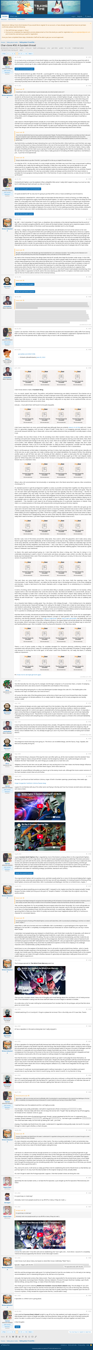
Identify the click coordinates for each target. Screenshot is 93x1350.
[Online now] (7, 65)
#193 (89, 738)
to (74, 427)
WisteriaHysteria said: (21, 1096)
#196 (89, 854)
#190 (89, 681)
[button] (18, 16)
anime (22, 48)
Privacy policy (81, 1345)
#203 (89, 1092)
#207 (89, 1207)
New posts (4, 19)
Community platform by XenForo (46, 1348)
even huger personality (69, 618)
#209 (89, 1295)
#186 (89, 297)
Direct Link (18, 1250)
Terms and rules (72, 1345)
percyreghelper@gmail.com (81, 32)
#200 (89, 1026)
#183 (89, 179)
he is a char (68, 48)
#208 (89, 1258)
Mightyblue (5, 48)
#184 (89, 219)
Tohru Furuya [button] (55, 1118)
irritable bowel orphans (78, 48)
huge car (46, 618)
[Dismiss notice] (90, 24)
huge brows (53, 618)
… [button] (10, 53)
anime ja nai (28, 48)
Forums (4, 16)
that (79, 427)
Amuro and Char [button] (37, 1118)
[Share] (86, 57)
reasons (71, 427)
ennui (48, 48)
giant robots (55, 48)
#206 (89, 1193)
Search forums (12, 19)
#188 (89, 349)
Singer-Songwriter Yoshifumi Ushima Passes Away (30, 783)
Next (30, 53)
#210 (89, 1311)
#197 (89, 886)
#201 (89, 1041)
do (76, 427)
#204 (89, 1130)
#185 (89, 277)
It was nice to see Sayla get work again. (29, 675)
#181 (89, 57)
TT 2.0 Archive (21, 19)
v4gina (21, 50)
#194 (89, 754)
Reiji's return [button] (73, 1109)
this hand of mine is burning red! (10, 50)
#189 (89, 368)
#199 (89, 1009)
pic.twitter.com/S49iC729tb (26, 354)
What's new (13, 16)
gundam (61, 48)
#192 (89, 722)
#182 (89, 85)
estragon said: (19, 1210)
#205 (89, 1177)
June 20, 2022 (41, 357)
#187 (89, 328)
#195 (89, 776)
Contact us (64, 1345)
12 (26, 53)
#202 (89, 1075)
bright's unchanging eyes (39, 48)
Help (88, 1345)
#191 (89, 703)
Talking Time (5, 1345)
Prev (4, 53)
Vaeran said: (19, 89)
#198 (89, 960)
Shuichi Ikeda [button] (86, 1118)
